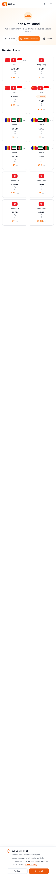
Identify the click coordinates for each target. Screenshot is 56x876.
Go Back (11, 38)
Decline (17, 871)
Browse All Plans (31, 38)
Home (49, 38)
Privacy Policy (31, 864)
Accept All (39, 871)
